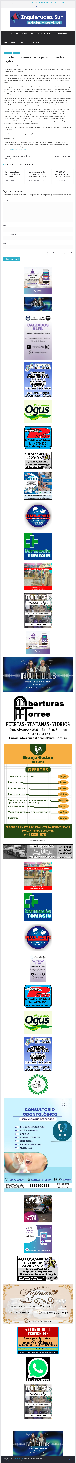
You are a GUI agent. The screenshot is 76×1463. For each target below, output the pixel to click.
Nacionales (38, 38)
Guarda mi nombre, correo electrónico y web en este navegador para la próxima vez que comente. (39, 253)
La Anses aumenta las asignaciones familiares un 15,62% (38, 174)
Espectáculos (18, 38)
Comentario (7, 200)
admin (20, 65)
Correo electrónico (10, 234)
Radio (6, 42)
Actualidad (15, 33)
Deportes (7, 38)
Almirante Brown (28, 33)
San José (14, 42)
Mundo (28, 38)
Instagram (52, 134)
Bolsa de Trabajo (34, 42)
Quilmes (67, 38)
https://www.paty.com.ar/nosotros (16, 149)
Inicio (6, 33)
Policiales (49, 38)
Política (58, 38)
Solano (22, 42)
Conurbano (62, 33)
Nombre (6, 225)
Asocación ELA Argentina (46, 33)
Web (4, 243)
